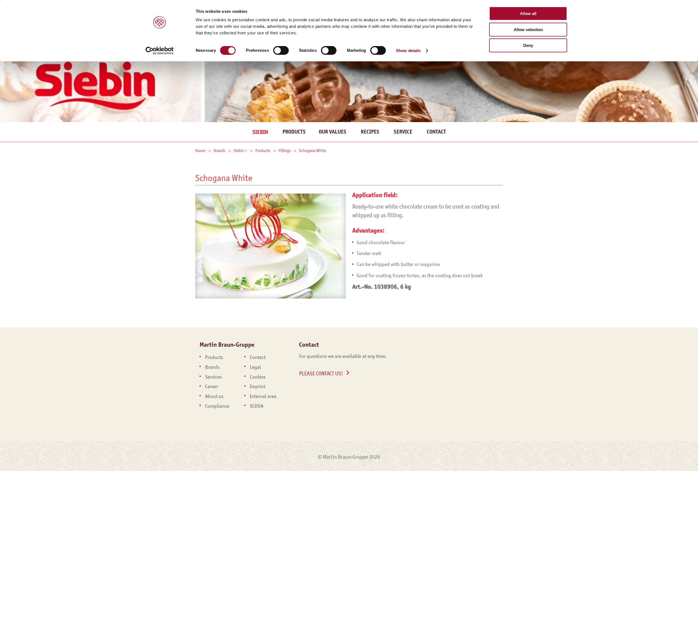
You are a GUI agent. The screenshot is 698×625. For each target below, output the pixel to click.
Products (294, 131)
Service (403, 131)
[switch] (281, 50)
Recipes (370, 131)
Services (213, 377)
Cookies (258, 377)
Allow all (528, 13)
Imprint (257, 387)
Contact (436, 131)
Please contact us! (321, 373)
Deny (528, 45)
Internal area (263, 396)
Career (211, 387)
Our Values (332, 131)
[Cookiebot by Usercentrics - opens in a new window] (159, 51)
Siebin (260, 132)
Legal (255, 367)
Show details (408, 50)
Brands (212, 367)
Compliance (217, 406)
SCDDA (256, 406)
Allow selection (528, 29)
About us (214, 396)
